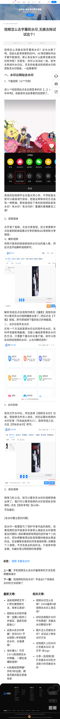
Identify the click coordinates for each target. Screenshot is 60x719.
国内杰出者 (50, 717)
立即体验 (29, 15)
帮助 (40, 687)
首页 (4, 23)
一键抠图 (18, 710)
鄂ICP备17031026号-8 (23, 717)
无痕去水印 (23, 561)
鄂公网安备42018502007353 (35, 717)
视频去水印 (14, 710)
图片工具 (16, 687)
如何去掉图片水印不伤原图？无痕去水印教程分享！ (46, 621)
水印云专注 (40, 717)
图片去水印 (9, 710)
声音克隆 (38, 710)
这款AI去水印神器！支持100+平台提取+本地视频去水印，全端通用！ (16, 638)
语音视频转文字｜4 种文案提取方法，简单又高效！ (17, 604)
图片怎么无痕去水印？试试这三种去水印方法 (46, 634)
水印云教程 (7, 23)
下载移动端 (53, 700)
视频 (14, 561)
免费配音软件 (33, 710)
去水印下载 (22, 710)
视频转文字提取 (28, 710)
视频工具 (32, 687)
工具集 (13, 1)
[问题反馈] (56, 92)
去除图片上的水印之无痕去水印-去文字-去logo (46, 647)
